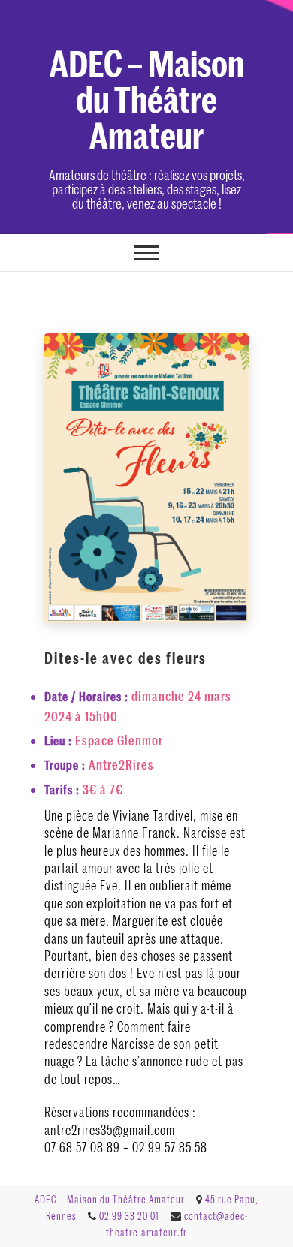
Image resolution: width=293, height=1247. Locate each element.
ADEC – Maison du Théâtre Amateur (147, 97)
